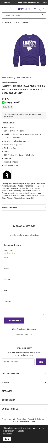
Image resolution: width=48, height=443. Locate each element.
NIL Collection (24, 334)
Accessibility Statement (36, 419)
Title (5, 290)
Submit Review (14, 320)
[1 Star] (5, 253)
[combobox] (17, 15)
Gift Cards (7, 391)
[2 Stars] (8, 253)
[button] (35, 9)
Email (6, 268)
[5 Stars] (15, 253)
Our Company (8, 400)
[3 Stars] (10, 253)
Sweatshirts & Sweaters (24, 329)
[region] (24, 163)
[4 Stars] (12, 253)
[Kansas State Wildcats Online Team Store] (24, 9)
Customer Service (10, 373)
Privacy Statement (8, 419)
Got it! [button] (7, 439)
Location (7, 279)
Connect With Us (10, 409)
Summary (7, 301)
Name (6, 257)
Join (41, 362)
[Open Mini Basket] (44, 9)
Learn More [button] (7, 434)
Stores (5, 382)
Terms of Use (21, 419)
